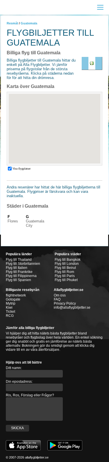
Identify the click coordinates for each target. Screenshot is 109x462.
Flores (13, 221)
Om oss (60, 295)
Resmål (12, 23)
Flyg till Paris (65, 276)
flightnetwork (16, 295)
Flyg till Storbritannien (23, 264)
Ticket (10, 312)
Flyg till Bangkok (68, 260)
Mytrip (10, 303)
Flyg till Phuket (66, 280)
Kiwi (9, 307)
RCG (10, 316)
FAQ (57, 299)
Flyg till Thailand (19, 260)
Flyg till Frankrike (19, 272)
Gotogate (13, 299)
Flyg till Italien (16, 268)
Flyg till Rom (64, 272)
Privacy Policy (65, 303)
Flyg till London (67, 264)
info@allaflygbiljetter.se (72, 307)
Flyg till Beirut (65, 268)
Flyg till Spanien (18, 280)
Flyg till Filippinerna (21, 276)
